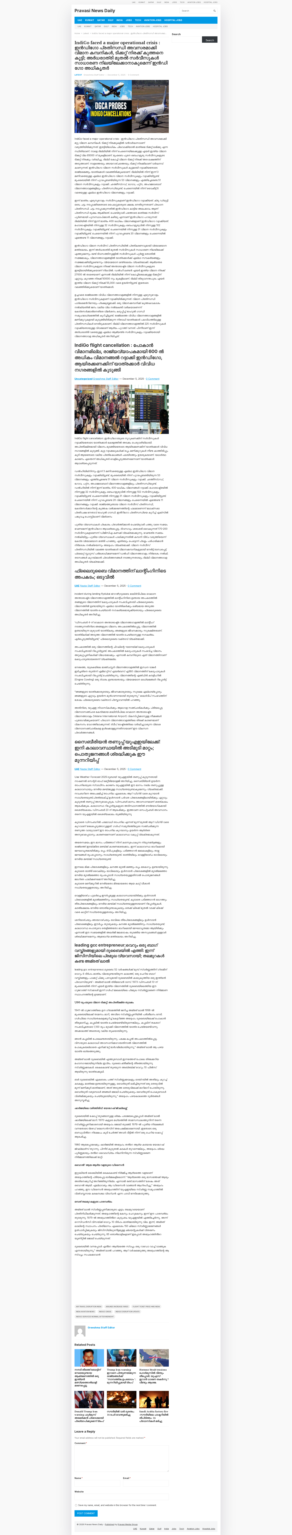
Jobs (174, 2)
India (166, 2)
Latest (86, 33)
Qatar (151, 2)
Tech (182, 2)
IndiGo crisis (105, 1312)
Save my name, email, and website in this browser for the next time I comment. (117, 1505)
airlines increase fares (117, 1307)
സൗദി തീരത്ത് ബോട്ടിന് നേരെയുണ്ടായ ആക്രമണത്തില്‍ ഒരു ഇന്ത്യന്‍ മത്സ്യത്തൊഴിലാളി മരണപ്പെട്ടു (88, 1377)
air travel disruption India (88, 1307)
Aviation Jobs (194, 2)
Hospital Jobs (210, 2)
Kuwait (142, 2)
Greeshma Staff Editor (94, 75)
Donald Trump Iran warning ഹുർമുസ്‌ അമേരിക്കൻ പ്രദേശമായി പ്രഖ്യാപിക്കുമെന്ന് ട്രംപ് (89, 1416)
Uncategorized (83, 378)
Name (79, 1478)
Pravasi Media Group (128, 1524)
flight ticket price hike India (146, 1307)
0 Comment (133, 75)
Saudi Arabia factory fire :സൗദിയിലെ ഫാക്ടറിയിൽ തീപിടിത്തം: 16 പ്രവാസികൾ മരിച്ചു (153, 1416)
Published (109, 1524)
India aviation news (85, 1312)
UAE (134, 2)
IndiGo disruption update (128, 1312)
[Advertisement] (122, 1282)
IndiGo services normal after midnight (95, 1317)
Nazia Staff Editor (90, 585)
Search (176, 34)
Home (77, 33)
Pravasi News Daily (95, 10)
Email (127, 1478)
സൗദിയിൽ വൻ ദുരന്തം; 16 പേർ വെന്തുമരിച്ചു (120, 1413)
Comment (81, 1443)
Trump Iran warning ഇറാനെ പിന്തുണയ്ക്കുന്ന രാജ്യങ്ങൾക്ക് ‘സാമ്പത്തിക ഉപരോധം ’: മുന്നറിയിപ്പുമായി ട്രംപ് (121, 1376)
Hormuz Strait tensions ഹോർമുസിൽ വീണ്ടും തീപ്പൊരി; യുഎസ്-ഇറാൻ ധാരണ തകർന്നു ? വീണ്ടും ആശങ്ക (154, 1376)
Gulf (159, 2)
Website (79, 1491)
